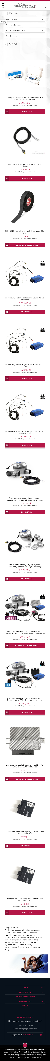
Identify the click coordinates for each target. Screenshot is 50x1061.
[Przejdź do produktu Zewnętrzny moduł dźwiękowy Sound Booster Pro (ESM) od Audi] (25, 807)
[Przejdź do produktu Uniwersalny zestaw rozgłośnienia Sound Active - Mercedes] (25, 273)
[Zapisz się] (40, 1035)
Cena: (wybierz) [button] (11, 36)
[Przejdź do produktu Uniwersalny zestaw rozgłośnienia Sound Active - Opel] (25, 340)
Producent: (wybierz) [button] (13, 25)
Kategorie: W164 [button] (11, 19)
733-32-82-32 (26, 1026)
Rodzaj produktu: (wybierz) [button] (15, 30)
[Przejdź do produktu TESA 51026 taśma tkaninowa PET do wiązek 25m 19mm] (25, 207)
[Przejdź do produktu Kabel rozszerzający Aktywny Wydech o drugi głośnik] (25, 140)
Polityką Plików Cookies (29, 1052)
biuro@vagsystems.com (25, 1029)
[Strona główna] (25, 5)
